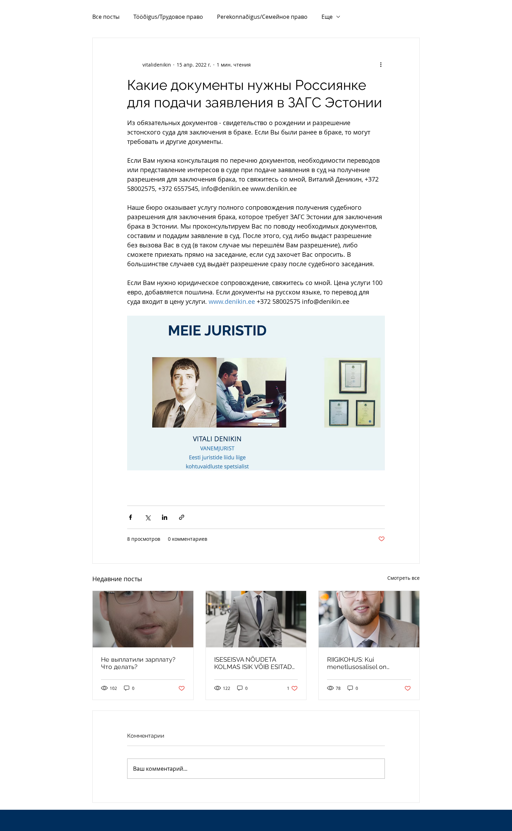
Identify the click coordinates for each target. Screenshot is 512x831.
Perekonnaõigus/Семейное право (262, 17)
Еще (327, 17)
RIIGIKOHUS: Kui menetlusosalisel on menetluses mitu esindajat (366, 663)
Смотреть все (403, 578)
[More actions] (381, 64)
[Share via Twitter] (147, 517)
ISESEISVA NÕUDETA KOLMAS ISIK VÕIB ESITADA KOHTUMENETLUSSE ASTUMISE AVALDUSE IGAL (255, 663)
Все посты (105, 17)
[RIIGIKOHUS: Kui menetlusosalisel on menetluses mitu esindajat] (369, 619)
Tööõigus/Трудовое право (168, 17)
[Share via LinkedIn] (164, 517)
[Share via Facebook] (130, 517)
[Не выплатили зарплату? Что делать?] (143, 619)
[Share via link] (181, 517)
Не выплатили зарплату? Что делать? (138, 663)
